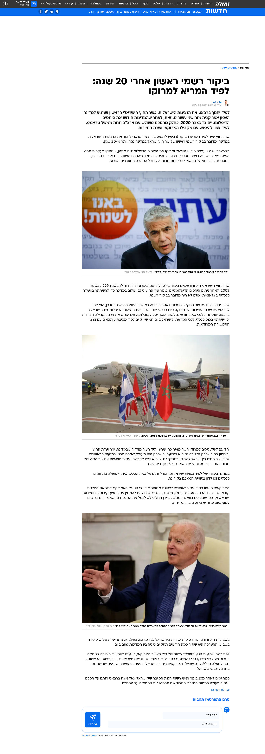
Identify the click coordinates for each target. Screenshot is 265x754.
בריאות (123, 3)
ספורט (195, 3)
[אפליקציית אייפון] (51, 11)
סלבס (156, 3)
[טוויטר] (46, 11)
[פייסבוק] (40, 11)
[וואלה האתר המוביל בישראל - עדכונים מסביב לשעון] (222, 4)
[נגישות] (5, 4)
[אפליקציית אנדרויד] (57, 11)
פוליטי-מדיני (149, 12)
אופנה (81, 3)
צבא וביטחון (184, 12)
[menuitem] (205, 4)
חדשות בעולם (132, 12)
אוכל (135, 3)
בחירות (181, 3)
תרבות (169, 3)
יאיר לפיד (224, 690)
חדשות (208, 3)
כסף (145, 3)
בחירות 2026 (114, 12)
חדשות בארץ (166, 12)
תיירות (110, 3)
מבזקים (197, 12)
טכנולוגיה (95, 3)
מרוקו (214, 690)
